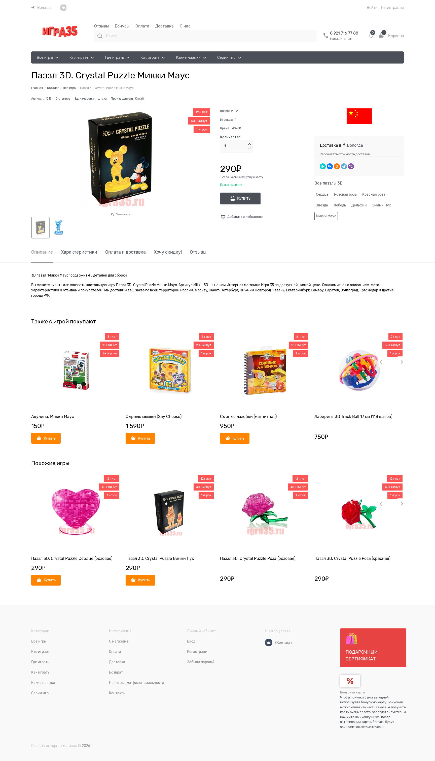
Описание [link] (42, 252)
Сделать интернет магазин (54, 746)
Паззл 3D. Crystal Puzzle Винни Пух (160, 558)
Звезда (322, 205)
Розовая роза (345, 194)
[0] (371, 38)
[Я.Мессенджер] (323, 166)
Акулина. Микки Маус (52, 416)
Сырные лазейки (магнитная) (248, 416)
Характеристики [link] (79, 252)
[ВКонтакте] (330, 166)
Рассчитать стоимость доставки (345, 154)
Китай (139, 98)
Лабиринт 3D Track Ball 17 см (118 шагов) (353, 416)
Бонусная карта (352, 692)
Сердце (322, 194)
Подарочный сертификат (362, 655)
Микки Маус (326, 216)
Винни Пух (381, 205)
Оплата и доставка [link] (125, 252)
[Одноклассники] (337, 166)
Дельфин (359, 205)
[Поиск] (100, 36)
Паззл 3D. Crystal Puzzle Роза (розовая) (257, 558)
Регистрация (392, 8)
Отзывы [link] (198, 252)
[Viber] (351, 166)
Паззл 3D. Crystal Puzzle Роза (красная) (352, 558)
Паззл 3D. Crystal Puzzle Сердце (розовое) (71, 558)
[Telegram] (344, 166)
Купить (243, 198)
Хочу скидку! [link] (168, 252)
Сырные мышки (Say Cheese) (154, 416)
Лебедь (340, 205)
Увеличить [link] (123, 214)
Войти (372, 8)
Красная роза (373, 194)
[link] (41, 8)
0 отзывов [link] (63, 98)
